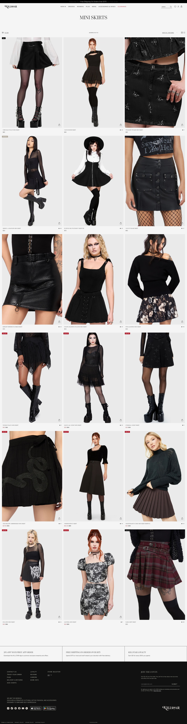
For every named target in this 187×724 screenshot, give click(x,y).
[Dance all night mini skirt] (93, 378)
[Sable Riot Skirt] (155, 574)
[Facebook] (19, 708)
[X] (27, 708)
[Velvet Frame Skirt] (155, 181)
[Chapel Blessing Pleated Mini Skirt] (93, 279)
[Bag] (181, 7)
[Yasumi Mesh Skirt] (93, 82)
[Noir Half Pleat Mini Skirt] (32, 82)
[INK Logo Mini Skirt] (32, 574)
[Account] (178, 7)
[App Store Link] (35, 708)
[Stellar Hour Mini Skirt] (155, 279)
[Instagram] (8, 708)
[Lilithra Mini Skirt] (93, 574)
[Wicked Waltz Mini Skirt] (32, 378)
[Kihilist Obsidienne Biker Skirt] (32, 279)
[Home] (11, 6)
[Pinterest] (15, 708)
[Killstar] (171, 708)
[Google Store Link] (49, 708)
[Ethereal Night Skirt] (155, 378)
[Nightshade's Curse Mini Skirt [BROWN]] (155, 476)
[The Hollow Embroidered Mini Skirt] (32, 476)
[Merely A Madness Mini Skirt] (32, 181)
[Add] (59, 125)
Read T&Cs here (157, 690)
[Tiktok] (12, 708)
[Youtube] (23, 708)
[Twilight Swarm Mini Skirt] (155, 82)
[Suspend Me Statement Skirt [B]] (93, 181)
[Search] (171, 6)
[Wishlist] (175, 7)
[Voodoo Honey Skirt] (93, 476)
